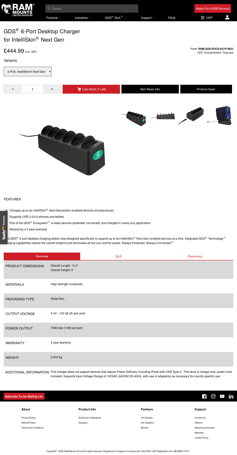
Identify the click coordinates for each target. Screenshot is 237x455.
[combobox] (94, 8)
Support (146, 18)
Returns (199, 422)
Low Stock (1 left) (94, 89)
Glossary (83, 422)
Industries (81, 18)
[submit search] (49, 8)
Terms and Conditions (32, 427)
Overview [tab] (42, 256)
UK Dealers (147, 417)
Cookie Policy (201, 437)
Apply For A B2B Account (213, 8)
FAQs (171, 18)
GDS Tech (114, 17)
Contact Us (200, 417)
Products (52, 18)
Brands (144, 427)
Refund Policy (28, 422)
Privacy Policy (28, 417)
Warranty (199, 432)
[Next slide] (208, 228)
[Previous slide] (29, 228)
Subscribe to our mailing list (24, 396)
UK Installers (147, 422)
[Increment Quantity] (13, 89)
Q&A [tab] (118, 256)
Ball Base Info (150, 89)
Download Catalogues (90, 417)
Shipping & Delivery (205, 427)
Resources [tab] (195, 256)
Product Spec (206, 89)
